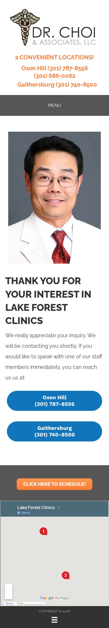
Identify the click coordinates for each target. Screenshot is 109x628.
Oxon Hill (33, 68)
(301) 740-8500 (76, 84)
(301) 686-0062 (54, 75)
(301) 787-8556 (68, 68)
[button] (54, 401)
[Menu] (54, 619)
